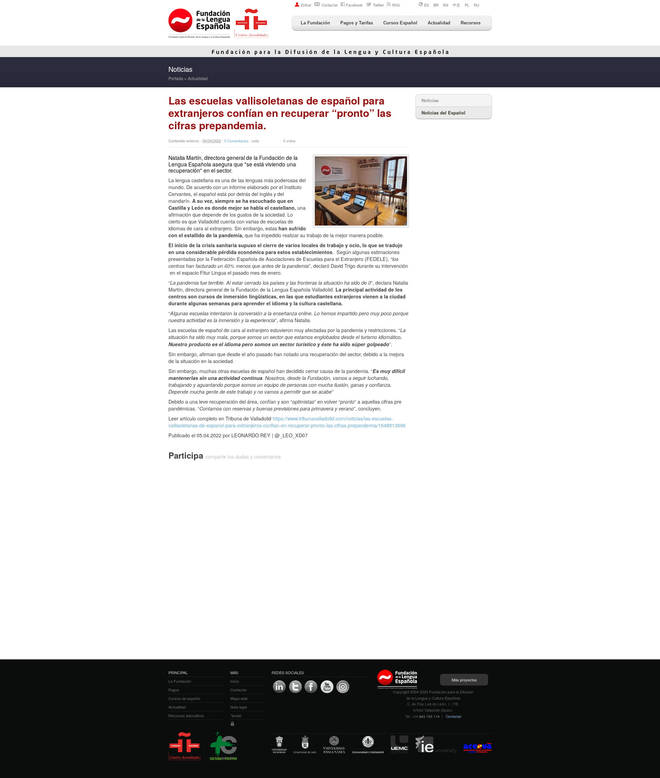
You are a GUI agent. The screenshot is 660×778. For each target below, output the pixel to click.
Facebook (354, 5)
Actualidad (439, 22)
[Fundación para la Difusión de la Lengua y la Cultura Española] (218, 24)
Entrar (306, 5)
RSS (396, 5)
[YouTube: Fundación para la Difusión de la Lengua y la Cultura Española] (326, 686)
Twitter (378, 5)
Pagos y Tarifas (356, 22)
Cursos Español (400, 22)
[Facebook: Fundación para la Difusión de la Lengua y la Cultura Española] (311, 686)
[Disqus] (288, 553)
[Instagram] (342, 686)
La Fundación (315, 22)
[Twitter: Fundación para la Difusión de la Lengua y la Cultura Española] (295, 686)
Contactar (329, 5)
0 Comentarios (236, 140)
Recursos (471, 22)
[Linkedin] (279, 686)
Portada (175, 78)
